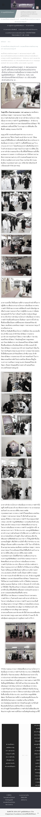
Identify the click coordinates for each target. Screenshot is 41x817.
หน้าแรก (3, 42)
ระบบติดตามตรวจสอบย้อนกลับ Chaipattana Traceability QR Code (20, 34)
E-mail (9, 795)
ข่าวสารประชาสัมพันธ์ (10, 29)
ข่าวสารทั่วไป (30, 25)
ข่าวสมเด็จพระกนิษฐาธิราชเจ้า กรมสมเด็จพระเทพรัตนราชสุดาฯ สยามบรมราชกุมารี (20, 20)
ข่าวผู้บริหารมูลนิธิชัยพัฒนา (15, 25)
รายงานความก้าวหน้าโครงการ (28, 29)
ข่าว (9, 42)
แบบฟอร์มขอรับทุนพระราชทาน (9, 803)
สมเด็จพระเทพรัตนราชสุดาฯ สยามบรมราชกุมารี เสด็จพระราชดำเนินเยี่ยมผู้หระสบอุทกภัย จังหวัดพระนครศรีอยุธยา (10, 755)
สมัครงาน (24, 800)
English (24, 797)
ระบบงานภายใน (24, 795)
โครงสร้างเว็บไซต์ (9, 797)
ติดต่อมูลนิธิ (9, 800)
